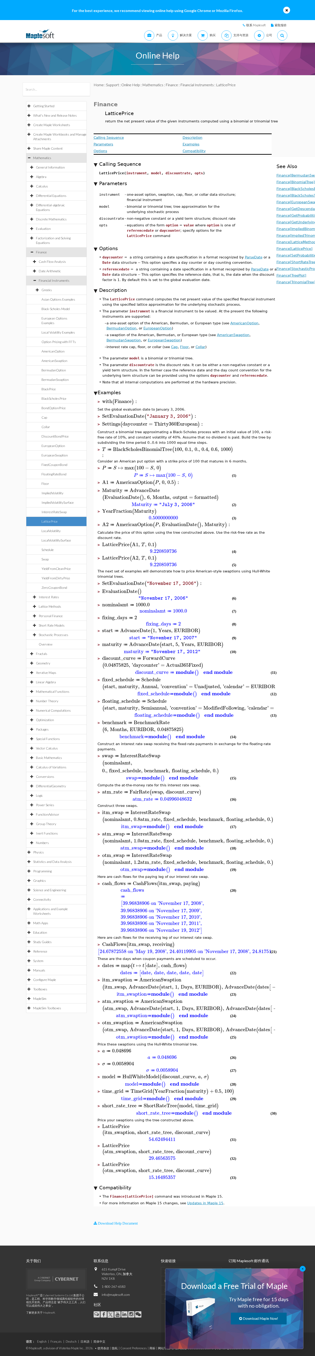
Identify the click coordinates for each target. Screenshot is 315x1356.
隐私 (115, 1348)
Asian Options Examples (58, 299)
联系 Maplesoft (256, 25)
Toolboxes (40, 989)
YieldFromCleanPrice (56, 569)
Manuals (39, 970)
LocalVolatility (51, 531)
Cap (44, 417)
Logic (39, 795)
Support (112, 85)
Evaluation (43, 229)
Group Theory (46, 824)
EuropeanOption (53, 446)
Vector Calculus (47, 748)
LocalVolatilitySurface (56, 540)
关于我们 (33, 1260)
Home (99, 85)
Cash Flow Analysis (52, 262)
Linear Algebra (46, 682)
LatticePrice (50, 521)
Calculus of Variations (51, 767)
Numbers (42, 843)
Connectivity (42, 899)
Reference (40, 951)
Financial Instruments (54, 280)
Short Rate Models (52, 625)
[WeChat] (138, 1314)
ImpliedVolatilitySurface (58, 502)
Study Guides (42, 942)
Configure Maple (44, 980)
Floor (45, 484)
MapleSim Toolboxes (47, 1008)
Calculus (42, 186)
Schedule (48, 550)
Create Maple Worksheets (51, 125)
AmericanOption (53, 351)
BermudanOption (54, 370)
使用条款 (103, 1348)
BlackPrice (49, 389)
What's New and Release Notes (55, 115)
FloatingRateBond (54, 474)
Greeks (47, 290)
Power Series (45, 805)
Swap (45, 559)
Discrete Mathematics (51, 219)
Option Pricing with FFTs (59, 342)
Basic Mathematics (49, 758)
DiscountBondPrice (55, 436)
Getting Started (43, 106)
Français (56, 1341)
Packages (42, 729)
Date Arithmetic (50, 271)
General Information (50, 167)
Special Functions (48, 739)
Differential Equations (51, 196)
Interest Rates (49, 597)
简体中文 (99, 1341)
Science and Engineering (49, 890)
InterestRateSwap (54, 512)
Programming (42, 871)
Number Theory (47, 701)
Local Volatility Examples (58, 332)
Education (40, 932)
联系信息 (101, 1260)
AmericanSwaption (54, 361)
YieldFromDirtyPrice (56, 578)
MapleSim (39, 999)
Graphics (39, 880)
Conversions (45, 777)
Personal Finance (51, 616)
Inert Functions (47, 833)
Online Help (130, 85)
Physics (38, 852)
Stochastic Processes (53, 635)
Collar (46, 427)
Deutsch (71, 1341)
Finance (41, 252)
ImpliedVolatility (52, 493)
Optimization (45, 720)
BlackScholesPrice (54, 398)
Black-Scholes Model (56, 309)
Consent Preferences (133, 1348)
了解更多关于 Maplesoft (40, 1312)
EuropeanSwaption (55, 455)
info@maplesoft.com (116, 1295)
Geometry (43, 663)
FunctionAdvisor (47, 814)
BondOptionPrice (54, 408)
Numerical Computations (53, 710)
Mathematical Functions (52, 691)
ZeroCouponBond (54, 587)
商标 (152, 1348)
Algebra (41, 177)
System (38, 961)
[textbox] (120, 401)
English (42, 1341)
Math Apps (40, 923)
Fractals (41, 654)
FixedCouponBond (54, 465)
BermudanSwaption (55, 380)
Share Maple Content (48, 148)
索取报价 (281, 25)
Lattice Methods (50, 606)
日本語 (84, 1341)
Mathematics (42, 158)
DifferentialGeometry (51, 786)
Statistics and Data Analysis (52, 862)
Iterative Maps (46, 673)
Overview (45, 644)
